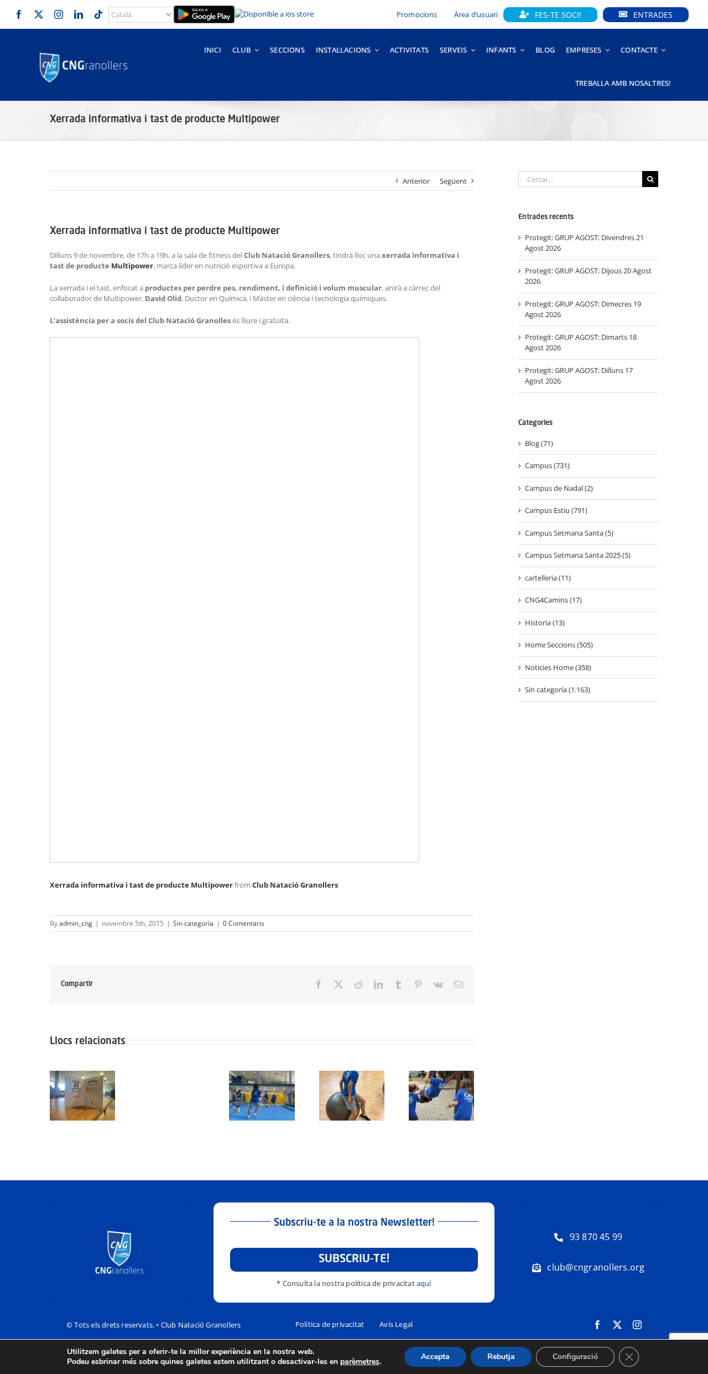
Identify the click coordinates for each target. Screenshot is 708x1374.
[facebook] (18, 14)
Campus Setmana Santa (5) (569, 533)
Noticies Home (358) (558, 667)
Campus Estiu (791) (556, 510)
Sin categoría (193, 923)
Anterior (416, 181)
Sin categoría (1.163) (557, 689)
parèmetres (359, 1362)
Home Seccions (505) (559, 645)
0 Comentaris (243, 923)
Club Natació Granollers (295, 885)
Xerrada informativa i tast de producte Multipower (141, 885)
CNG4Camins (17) (553, 600)
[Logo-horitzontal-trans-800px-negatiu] (84, 53)
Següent (453, 181)
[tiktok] (98, 14)
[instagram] (58, 14)
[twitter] (38, 14)
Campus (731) (547, 465)
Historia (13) (545, 623)
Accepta (435, 1356)
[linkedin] (78, 14)
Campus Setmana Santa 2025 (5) (578, 555)
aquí (424, 1283)
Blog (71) (539, 443)
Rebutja (501, 1356)
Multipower (132, 266)
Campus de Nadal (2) (559, 488)
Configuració (575, 1356)
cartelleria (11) (548, 578)
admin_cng (75, 923)
